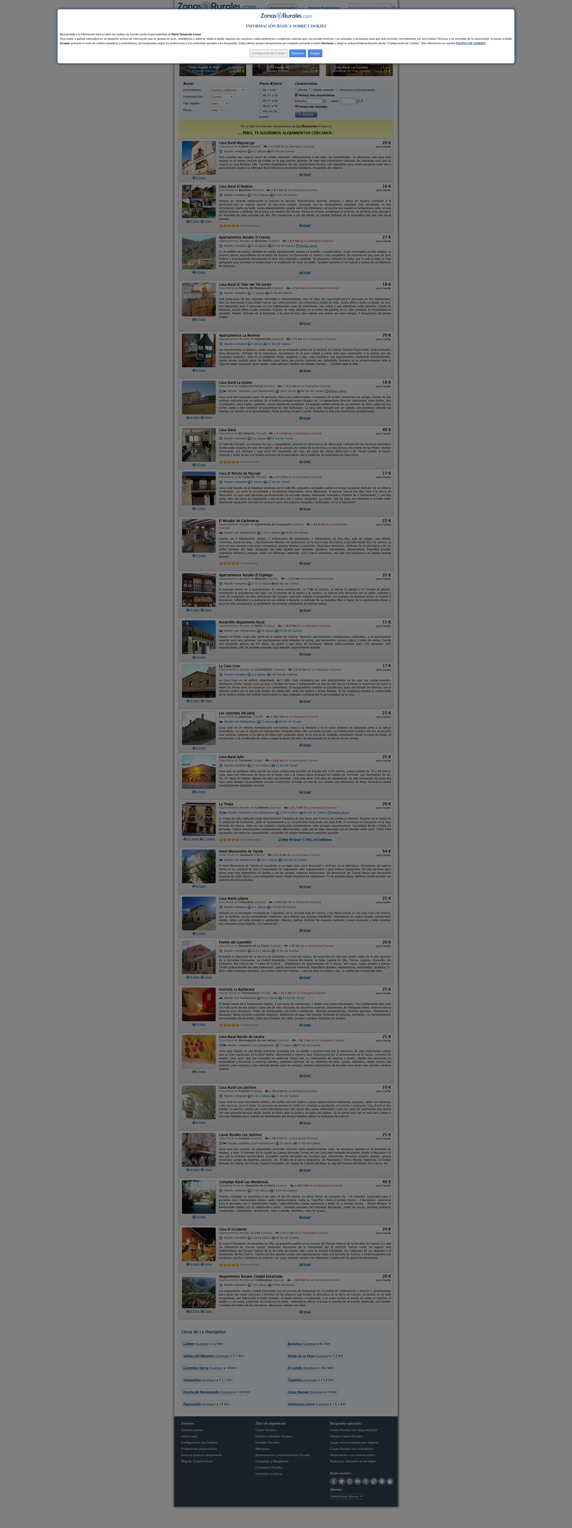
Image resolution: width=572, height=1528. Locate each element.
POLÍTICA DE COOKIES (471, 43)
